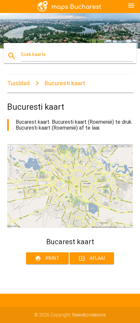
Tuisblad (18, 83)
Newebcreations (89, 314)
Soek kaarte (33, 54)
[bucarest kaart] (70, 226)
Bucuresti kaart (65, 83)
